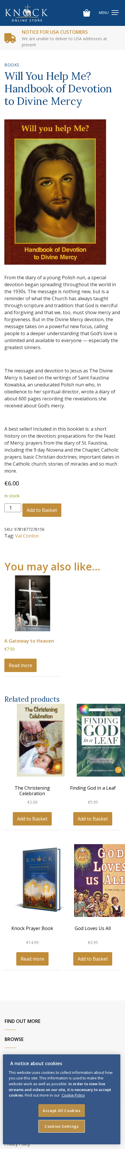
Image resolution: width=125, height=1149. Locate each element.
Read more (20, 665)
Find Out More (22, 1021)
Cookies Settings (61, 1126)
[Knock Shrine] (27, 13)
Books (11, 65)
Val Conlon (27, 536)
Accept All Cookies (62, 1110)
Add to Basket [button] (32, 819)
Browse (14, 1039)
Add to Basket (42, 510)
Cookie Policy (73, 1095)
